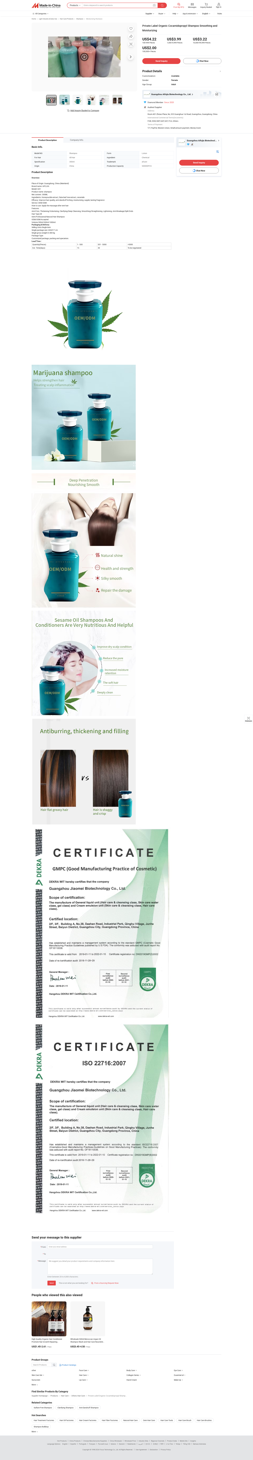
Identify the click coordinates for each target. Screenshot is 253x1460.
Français (92, 1444)
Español (73, 1444)
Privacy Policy (166, 1450)
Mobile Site (184, 1441)
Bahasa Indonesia (199, 1444)
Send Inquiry (161, 61)
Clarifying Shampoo (65, 1407)
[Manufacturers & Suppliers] (46, 5)
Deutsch (122, 1444)
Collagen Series (132, 1375)
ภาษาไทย (169, 1444)
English (65, 1444)
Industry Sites (143, 1441)
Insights (193, 1441)
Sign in (218, 7)
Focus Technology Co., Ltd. (109, 1450)
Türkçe (178, 1444)
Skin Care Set (37, 1375)
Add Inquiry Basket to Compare (84, 110)
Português (82, 1444)
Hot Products (62, 1441)
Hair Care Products (66, 19)
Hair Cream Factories (87, 1420)
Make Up (177, 1380)
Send (52, 1283)
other (34, 1370)
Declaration (154, 1450)
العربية (140, 1444)
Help (174, 13)
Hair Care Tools (166, 1420)
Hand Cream (131, 1380)
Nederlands (131, 1444)
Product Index (172, 1441)
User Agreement (141, 1450)
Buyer (161, 13)
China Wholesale (116, 1441)
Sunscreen (36, 1380)
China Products (75, 1441)
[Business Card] (217, 151)
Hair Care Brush (184, 1420)
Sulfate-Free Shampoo (43, 1407)
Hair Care (83, 1375)
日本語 (155, 1444)
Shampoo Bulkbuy (41, 1426)
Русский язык (103, 1444)
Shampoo (79, 19)
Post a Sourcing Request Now (105, 1283)
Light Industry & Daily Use (48, 19)
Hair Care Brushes (204, 1420)
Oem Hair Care (149, 1420)
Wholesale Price (130, 1441)
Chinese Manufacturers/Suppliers (95, 1441)
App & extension (189, 13)
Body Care (130, 1370)
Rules (219, 13)
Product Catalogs (68, 1365)
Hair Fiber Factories (110, 1420)
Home (34, 19)
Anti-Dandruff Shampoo (89, 1407)
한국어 (147, 1444)
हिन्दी (161, 1444)
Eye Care (177, 1370)
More (34, 1431)
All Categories (40, 13)
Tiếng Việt (186, 1444)
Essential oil (179, 1375)
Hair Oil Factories (67, 1420)
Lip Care (82, 1380)
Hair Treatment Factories (44, 1420)
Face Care (83, 1370)
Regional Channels (157, 1441)
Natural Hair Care (130, 1420)
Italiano (113, 1444)
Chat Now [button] (203, 61)
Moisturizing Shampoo (94, 19)
